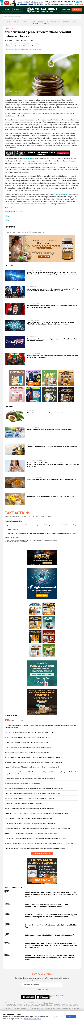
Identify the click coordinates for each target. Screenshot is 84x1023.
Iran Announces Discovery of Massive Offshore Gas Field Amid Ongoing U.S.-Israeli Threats (34, 788)
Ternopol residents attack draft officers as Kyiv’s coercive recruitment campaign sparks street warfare (37, 828)
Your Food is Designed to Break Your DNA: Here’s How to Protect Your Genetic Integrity (33, 793)
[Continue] (60, 985)
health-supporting (62, 194)
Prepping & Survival (70, 22)
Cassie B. (37, 303)
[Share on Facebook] (11, 45)
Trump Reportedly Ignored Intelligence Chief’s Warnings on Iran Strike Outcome (30, 823)
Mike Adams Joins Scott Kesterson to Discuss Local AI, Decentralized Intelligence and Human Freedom (46, 906)
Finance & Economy (53, 22)
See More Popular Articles (42, 853)
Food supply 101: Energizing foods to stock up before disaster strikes (50, 496)
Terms (51, 1003)
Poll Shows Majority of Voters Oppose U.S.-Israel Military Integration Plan (28, 818)
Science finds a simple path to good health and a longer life (23, 803)
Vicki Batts (19, 41)
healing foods (13, 49)
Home (8, 22)
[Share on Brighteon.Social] (7, 45)
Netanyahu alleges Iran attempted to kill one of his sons (22, 783)
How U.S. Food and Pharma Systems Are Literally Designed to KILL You (27, 737)
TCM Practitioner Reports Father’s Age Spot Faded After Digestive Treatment (30, 779)
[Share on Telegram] (20, 45)
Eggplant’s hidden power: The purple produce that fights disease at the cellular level (32, 767)
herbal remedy (31, 158)
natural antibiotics (35, 49)
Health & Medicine (37, 22)
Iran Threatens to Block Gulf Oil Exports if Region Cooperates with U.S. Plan (29, 732)
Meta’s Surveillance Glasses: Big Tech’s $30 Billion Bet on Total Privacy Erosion (30, 808)
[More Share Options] (37, 45)
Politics (15, 22)
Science (35, 23)
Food (11, 28)
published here (37, 1008)
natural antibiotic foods (32, 114)
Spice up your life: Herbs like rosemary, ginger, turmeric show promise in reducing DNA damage (35, 848)
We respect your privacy (42, 989)
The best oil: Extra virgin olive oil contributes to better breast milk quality (52, 446)
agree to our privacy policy (32, 1019)
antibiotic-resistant (34, 109)
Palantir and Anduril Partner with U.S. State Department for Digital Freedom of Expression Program (36, 813)
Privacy (46, 1003)
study (40, 136)
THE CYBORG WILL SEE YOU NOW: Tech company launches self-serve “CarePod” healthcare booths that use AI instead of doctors (50, 323)
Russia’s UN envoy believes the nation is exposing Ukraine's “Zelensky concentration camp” (34, 762)
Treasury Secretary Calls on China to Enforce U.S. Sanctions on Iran (26, 742)
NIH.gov (7, 216)
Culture (24, 22)
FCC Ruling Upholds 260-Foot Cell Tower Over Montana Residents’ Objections (30, 798)
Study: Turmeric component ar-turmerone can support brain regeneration (52, 479)
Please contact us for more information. (16, 541)
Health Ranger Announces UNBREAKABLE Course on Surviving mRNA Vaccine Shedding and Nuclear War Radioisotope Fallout (51, 916)
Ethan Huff (37, 286)
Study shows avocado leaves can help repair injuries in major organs (50, 413)
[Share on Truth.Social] (28, 45)
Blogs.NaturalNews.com (13, 212)
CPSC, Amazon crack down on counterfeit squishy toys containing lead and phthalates (32, 757)
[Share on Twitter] (15, 45)
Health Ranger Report (12, 887)
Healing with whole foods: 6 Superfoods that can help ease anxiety (49, 429)
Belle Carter (38, 270)
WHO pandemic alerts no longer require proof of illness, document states (28, 747)
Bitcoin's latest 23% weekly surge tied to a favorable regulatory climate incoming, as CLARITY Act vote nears (39, 843)
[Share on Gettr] (33, 45)
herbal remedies (23, 49)
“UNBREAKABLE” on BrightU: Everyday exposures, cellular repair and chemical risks (31, 833)
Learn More (59, 1017)
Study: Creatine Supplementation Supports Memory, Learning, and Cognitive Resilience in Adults (35, 838)
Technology (46, 23)
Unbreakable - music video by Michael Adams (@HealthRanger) (49, 935)
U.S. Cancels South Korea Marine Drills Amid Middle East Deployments (27, 752)
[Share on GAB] (24, 45)
